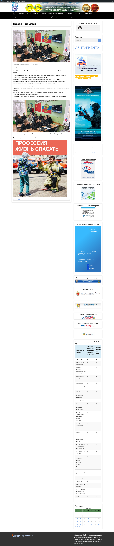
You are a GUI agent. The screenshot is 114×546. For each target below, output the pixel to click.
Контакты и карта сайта (32, 13)
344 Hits (23, 1)
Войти (4, 1)
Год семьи (30, 17)
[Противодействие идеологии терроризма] (88, 282)
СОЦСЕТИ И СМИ (40, 17)
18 (80, 521)
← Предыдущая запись (18, 199)
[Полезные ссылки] (88, 296)
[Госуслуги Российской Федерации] (88, 326)
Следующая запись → (64, 199)
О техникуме (21, 13)
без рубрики (17, 67)
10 (77, 518)
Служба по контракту (75, 17)
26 (84, 524)
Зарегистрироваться (12, 1)
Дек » (80, 526)
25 (80, 524)
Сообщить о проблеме (88, 267)
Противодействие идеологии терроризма (57, 17)
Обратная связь (88, 13)
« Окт (76, 526)
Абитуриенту (69, 13)
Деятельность (78, 13)
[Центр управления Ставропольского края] (88, 193)
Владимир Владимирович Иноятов (22, 64)
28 (91, 524)
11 (80, 518)
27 (88, 524)
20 (88, 521)
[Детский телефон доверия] (88, 169)
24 (77, 524)
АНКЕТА (93, 152)
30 (98, 524)
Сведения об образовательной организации (52, 13)
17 (77, 521)
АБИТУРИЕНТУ (87, 47)
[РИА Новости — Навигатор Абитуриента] (88, 213)
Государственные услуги (19, 17)
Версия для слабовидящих (90, 27)
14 (91, 518)
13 (88, 518)
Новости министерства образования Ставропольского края (22, 535)
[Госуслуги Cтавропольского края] (88, 318)
